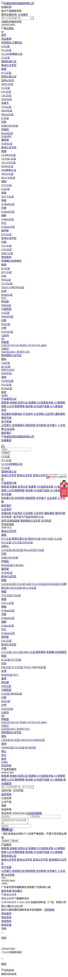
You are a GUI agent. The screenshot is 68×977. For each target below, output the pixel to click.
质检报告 (41, 652)
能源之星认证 (20, 538)
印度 (3, 320)
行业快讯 (28, 414)
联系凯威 (6, 891)
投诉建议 (17, 891)
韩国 (3, 264)
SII (2, 715)
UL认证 (5, 468)
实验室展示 (18, 425)
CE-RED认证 (8, 584)
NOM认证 (6, 572)
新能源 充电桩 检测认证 (14, 402)
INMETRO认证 (9, 557)
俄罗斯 (5, 230)
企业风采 (9, 429)
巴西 (3, 122)
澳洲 (3, 377)
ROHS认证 (53, 584)
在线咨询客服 (34, 813)
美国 (3, 69)
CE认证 (5, 456)
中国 (3, 242)
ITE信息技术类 (45, 402)
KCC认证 (16, 659)
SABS (4, 762)
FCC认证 (6, 460)
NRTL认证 (47, 538)
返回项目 (6, 794)
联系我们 (6, 505)
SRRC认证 (29, 652)
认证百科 (49, 414)
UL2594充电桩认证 (11, 464)
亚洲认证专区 (8, 238)
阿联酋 (5, 342)
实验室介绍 (7, 498)
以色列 (5, 335)
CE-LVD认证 (39, 584)
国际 (3, 359)
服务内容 (6, 417)
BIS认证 (5, 701)
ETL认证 (6, 542)
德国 (3, 181)
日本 (3, 276)
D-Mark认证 (7, 618)
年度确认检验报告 (56, 652)
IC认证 (40, 550)
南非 (3, 392)
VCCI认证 (17, 667)
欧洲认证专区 (8, 147)
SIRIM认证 (16, 693)
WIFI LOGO (27, 740)
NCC (16, 674)
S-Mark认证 (7, 625)
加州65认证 (34, 538)
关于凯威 (6, 494)
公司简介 (6, 425)
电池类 (29, 406)
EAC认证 (6, 640)
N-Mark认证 (7, 610)
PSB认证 (6, 686)
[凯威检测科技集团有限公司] (17, 3)
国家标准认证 (8, 471)
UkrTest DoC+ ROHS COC (15, 729)
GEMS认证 (7, 747)
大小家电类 (56, 406)
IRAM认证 (7, 565)
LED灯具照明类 (16, 406)
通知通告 (60, 414)
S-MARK (19, 565)
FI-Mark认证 (8, 633)
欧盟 (3, 151)
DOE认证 (27, 542)
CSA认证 (6, 550)
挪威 (3, 200)
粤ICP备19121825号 (12, 906)
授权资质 (30, 425)
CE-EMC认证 (24, 584)
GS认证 (16, 595)
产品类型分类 (8, 483)
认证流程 (39, 414)
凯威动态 (17, 414)
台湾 (3, 291)
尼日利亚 (46, 520)
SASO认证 (7, 709)
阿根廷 (5, 129)
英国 (3, 193)
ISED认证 (17, 550)
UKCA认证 (7, 603)
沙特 (3, 328)
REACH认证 (29, 588)
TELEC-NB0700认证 (34, 667)
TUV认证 (6, 595)
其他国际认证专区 (11, 355)
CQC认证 (17, 652)
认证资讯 (6, 509)
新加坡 (5, 301)
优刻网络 (49, 909)
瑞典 (3, 215)
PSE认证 (6, 667)
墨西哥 (5, 140)
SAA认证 (19, 747)
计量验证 (17, 42)
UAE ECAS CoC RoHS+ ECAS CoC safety (24, 722)
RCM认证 (30, 747)
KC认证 (6, 659)
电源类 (32, 402)
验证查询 (6, 414)
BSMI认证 (7, 674)
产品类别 (6, 844)
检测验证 (6, 42)
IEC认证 (15, 740)
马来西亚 (6, 309)
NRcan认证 (29, 550)
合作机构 (41, 425)
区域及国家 (13, 520)
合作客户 (52, 425)
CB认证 (5, 740)
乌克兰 (5, 348)
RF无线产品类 (42, 406)
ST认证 (5, 693)
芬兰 (3, 223)
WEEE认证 (15, 588)
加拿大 (5, 103)
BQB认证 (39, 740)
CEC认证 (17, 542)
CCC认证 (6, 652)
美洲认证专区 (8, 65)
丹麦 (3, 208)
